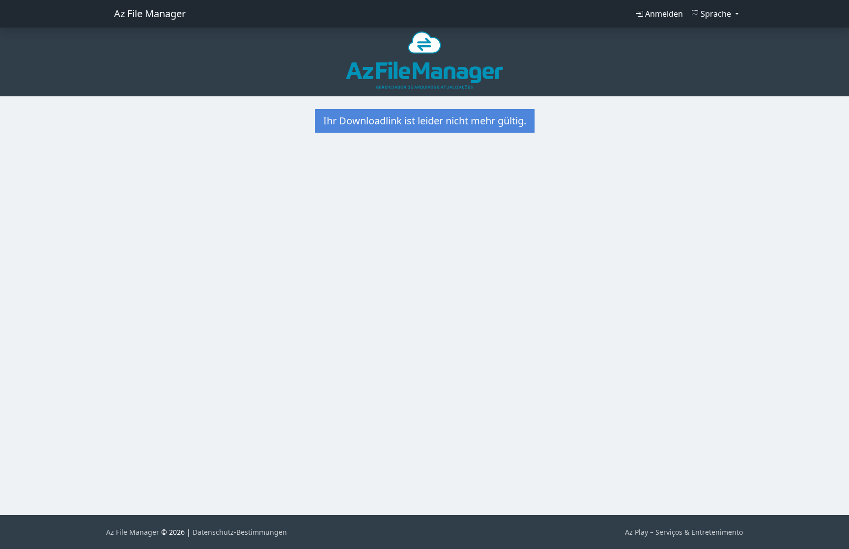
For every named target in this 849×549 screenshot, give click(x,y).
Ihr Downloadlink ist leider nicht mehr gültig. (424, 120)
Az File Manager (150, 13)
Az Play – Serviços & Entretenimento (684, 532)
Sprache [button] (716, 13)
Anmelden (663, 13)
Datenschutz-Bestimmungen (240, 532)
